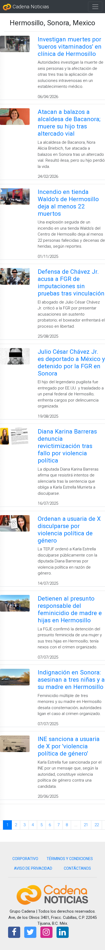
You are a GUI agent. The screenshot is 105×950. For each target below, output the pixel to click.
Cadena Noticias (30, 7)
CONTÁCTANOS (77, 868)
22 (96, 824)
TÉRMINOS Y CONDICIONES (70, 859)
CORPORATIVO (25, 859)
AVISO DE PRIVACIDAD (33, 868)
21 (86, 824)
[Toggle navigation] (95, 7)
